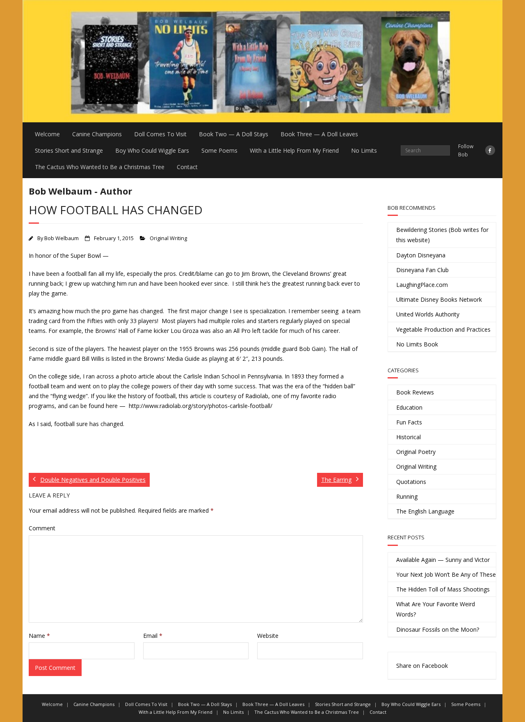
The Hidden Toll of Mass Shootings (443, 589)
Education (409, 407)
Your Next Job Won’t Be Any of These (446, 574)
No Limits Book (417, 344)
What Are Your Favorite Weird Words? (435, 609)
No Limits (364, 150)
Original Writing (168, 238)
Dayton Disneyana (420, 255)
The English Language (425, 511)
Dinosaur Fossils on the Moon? (437, 629)
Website (267, 635)
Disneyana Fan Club (422, 270)
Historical (408, 437)
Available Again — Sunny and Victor (443, 560)
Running (407, 496)
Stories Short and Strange (69, 150)
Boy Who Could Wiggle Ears (152, 150)
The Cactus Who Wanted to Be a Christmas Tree (99, 167)
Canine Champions (97, 134)
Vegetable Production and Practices (443, 329)
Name (39, 635)
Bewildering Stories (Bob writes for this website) (442, 235)
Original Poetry (416, 452)
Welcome (47, 134)
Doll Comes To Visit (160, 134)
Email (152, 635)
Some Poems (219, 150)
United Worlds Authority (427, 314)
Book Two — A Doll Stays (233, 134)
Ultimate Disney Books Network (439, 299)
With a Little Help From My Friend (294, 150)
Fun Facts (409, 422)
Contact (187, 167)
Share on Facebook (422, 665)
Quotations (411, 482)
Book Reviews (415, 392)
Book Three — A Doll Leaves (319, 134)
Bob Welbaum (61, 238)
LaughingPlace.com (422, 285)
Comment (42, 528)
